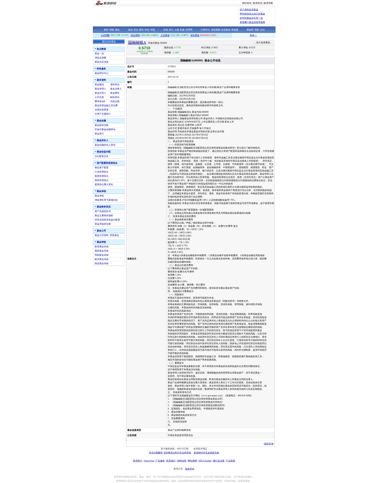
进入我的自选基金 (249, 9)
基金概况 (99, 84)
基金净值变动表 (103, 224)
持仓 (147, 29)
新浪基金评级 (101, 246)
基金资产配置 (101, 167)
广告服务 (160, 460)
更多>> (244, 35)
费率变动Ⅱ (100, 101)
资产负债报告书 (103, 211)
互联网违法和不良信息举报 (177, 452)
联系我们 (171, 460)
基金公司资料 (101, 235)
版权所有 (189, 468)
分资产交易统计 (103, 114)
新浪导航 (268, 3)
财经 (106, 29)
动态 (130, 29)
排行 (171, 29)
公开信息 (99, 97)
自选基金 (225, 29)
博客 (257, 29)
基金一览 (99, 53)
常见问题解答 (156, 452)
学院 (152, 29)
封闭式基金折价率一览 (251, 18)
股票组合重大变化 (104, 184)
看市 (141, 29)
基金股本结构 (101, 125)
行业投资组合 (101, 171)
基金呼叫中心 (101, 73)
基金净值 (99, 195)
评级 (165, 29)
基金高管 (114, 93)
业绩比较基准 (101, 109)
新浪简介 (137, 460)
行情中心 (205, 29)
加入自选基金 (263, 42)
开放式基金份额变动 (105, 129)
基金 (117, 29)
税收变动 (114, 97)
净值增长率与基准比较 (106, 200)
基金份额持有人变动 (105, 145)
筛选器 (234, 29)
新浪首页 (257, 3)
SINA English (205, 460)
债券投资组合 (101, 180)
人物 (176, 29)
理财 (111, 29)
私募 (182, 29)
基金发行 (99, 133)
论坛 (262, 29)
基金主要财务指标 (104, 215)
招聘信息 (181, 460)
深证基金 (195, 35)
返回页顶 (268, 443)
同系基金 (114, 235)
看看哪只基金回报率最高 (252, 22)
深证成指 (135, 35)
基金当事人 (116, 88)
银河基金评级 (101, 259)
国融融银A (137, 42)
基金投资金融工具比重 (106, 105)
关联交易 (114, 101)
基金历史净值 (101, 62)
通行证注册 (218, 460)
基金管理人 (100, 88)
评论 (136, 29)
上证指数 (105, 35)
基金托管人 (100, 93)
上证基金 (165, 35)
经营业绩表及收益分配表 (107, 219)
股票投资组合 (101, 176)
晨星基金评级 (101, 250)
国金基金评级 (101, 263)
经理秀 (189, 29)
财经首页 (246, 3)
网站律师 (192, 460)
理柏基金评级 (101, 255)
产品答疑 (230, 460)
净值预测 (215, 29)
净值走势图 (100, 57)
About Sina (149, 460)
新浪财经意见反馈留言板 (206, 452)
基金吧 (250, 29)
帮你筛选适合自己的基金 (252, 13)
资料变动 (114, 84)
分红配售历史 (101, 156)
